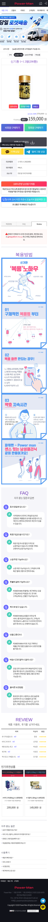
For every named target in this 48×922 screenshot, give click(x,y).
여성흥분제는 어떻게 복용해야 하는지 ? (14, 843)
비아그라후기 (6, 862)
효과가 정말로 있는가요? (9, 830)
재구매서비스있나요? (8, 871)
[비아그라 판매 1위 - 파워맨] (24, 3)
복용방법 (9, 224)
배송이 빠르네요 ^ (7, 858)
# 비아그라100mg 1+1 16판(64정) (13, 797)
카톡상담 (14, 151)
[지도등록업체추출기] (12, 785)
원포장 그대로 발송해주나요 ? (11, 839)
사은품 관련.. (6, 866)
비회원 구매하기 (12, 127)
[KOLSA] (12, 911)
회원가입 (40, 3)
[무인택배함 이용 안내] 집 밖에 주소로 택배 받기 (27, 52)
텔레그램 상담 (38, 151)
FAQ (23, 224)
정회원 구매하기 (35, 127)
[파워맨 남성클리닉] (24, 887)
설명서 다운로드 (21, 142)
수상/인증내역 (32, 911)
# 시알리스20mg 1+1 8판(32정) (35, 797)
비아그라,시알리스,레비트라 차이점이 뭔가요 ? (16, 834)
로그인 (45, 3)
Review (39, 224)
